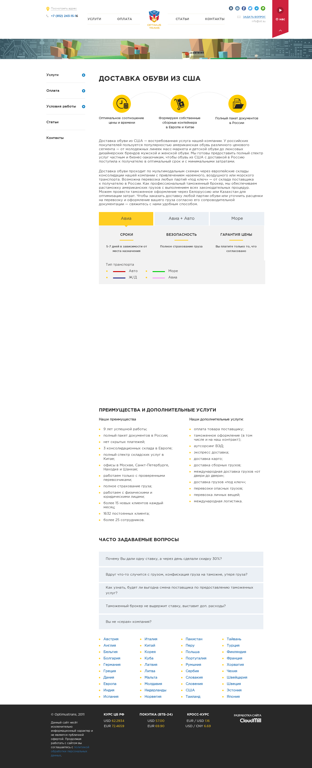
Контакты (215, 19)
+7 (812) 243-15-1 (63, 15)
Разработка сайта (247, 715)
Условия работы (61, 106)
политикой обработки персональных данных (70, 751)
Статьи (182, 19)
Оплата (124, 19)
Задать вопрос (254, 17)
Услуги (94, 19)
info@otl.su (259, 21)
